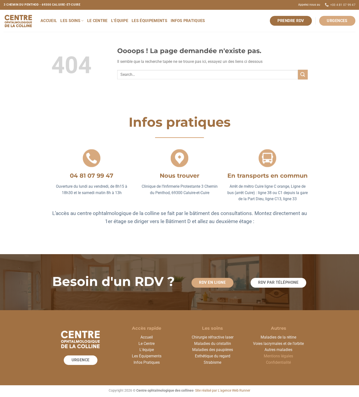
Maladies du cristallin (212, 343)
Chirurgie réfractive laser (212, 337)
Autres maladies (278, 349)
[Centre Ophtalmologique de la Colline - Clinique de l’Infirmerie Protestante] (18, 20)
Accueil (146, 337)
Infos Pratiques (147, 362)
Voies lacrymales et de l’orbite (278, 343)
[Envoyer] (303, 74)
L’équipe (146, 349)
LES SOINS (70, 20)
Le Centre (146, 343)
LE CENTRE (97, 20)
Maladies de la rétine (278, 337)
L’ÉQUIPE (119, 20)
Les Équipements (146, 356)
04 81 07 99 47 (91, 175)
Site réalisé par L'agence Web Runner (222, 390)
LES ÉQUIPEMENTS (149, 20)
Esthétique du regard (212, 356)
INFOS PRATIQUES (188, 20)
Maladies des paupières (212, 349)
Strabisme (212, 362)
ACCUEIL (49, 20)
